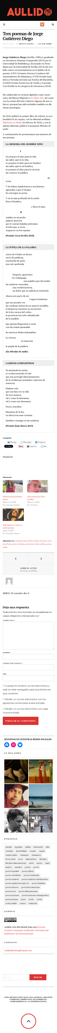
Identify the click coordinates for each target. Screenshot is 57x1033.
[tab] (28, 144)
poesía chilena (28, 871)
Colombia (9, 851)
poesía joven (29, 544)
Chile (47, 847)
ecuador (33, 851)
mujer (47, 863)
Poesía (9, 544)
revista (39, 899)
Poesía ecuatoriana (31, 875)
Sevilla (5, 547)
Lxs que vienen (45, 44)
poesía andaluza (18, 544)
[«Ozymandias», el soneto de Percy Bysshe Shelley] (16, 771)
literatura (43, 859)
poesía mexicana (12, 895)
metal (31, 863)
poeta (49, 544)
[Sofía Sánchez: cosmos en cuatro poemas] (13, 515)
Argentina (18, 847)
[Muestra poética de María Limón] (13, 486)
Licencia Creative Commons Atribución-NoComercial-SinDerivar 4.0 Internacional (26, 930)
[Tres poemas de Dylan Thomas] (16, 821)
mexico (39, 863)
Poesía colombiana (13, 875)
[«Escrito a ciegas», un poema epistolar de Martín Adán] (41, 796)
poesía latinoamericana (28, 891)
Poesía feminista (38, 883)
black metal (38, 847)
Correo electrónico (13, 663)
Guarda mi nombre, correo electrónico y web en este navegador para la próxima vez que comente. (27, 690)
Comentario (9, 620)
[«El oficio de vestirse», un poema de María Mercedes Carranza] (41, 821)
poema (27, 867)
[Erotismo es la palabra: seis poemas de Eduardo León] (16, 796)
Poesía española (12, 879)
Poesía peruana (12, 899)
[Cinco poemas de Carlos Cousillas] (38, 486)
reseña (31, 899)
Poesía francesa (12, 887)
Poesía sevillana (40, 544)
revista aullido (11, 903)
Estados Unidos (11, 855)
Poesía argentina (12, 871)
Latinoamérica (31, 859)
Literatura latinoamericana (16, 863)
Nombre (7, 652)
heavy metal (10, 859)
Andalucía (19, 541)
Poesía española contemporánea (35, 879)
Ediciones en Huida (12, 122)
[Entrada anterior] (15, 558)
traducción (33, 903)
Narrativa (18, 867)
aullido (28, 847)
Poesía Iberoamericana (30, 887)
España (42, 851)
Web (4, 674)
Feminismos (36, 855)
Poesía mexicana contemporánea (35, 895)
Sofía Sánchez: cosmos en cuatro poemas (12, 526)
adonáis (9, 847)
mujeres (9, 867)
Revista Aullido (26, 44)
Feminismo (24, 855)
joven (20, 859)
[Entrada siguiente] (41, 558)
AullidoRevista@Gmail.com (18, 950)
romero (23, 903)
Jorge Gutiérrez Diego (31, 541)
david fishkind (21, 851)
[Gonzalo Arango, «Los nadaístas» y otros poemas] (41, 771)
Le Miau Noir (37, 97)
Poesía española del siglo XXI (17, 883)
